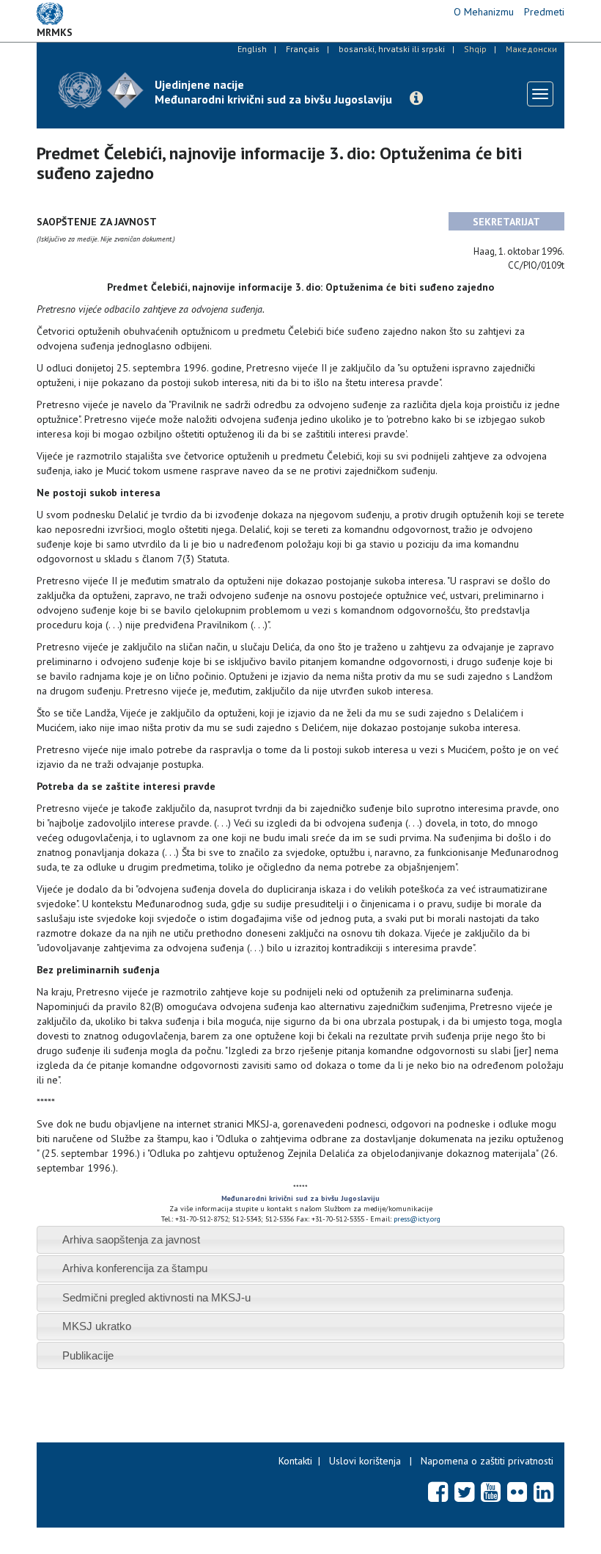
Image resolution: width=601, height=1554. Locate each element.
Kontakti (295, 1460)
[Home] (101, 90)
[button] (416, 98)
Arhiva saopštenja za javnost (131, 1239)
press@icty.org (417, 1219)
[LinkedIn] (543, 1491)
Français (303, 48)
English (252, 48)
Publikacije (88, 1355)
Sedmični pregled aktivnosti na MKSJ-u (156, 1297)
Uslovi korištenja (365, 1460)
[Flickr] (517, 1491)
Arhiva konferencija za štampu (134, 1268)
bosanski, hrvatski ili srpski (392, 48)
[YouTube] (491, 1491)
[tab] (300, 1239)
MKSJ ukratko (96, 1326)
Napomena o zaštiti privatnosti (487, 1460)
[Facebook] (438, 1491)
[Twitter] (464, 1491)
